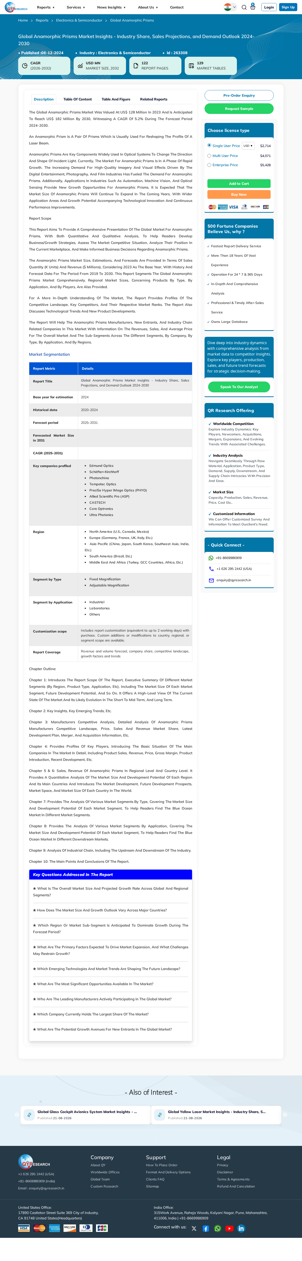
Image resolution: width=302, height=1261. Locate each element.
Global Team (100, 1179)
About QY (98, 1165)
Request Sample (239, 108)
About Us (148, 7)
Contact (177, 7)
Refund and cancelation (236, 1186)
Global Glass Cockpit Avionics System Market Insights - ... (87, 1111)
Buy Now (239, 194)
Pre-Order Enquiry (239, 95)
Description (44, 99)
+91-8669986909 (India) (36, 1181)
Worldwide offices (105, 1172)
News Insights (111, 7)
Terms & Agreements (233, 1179)
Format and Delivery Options (168, 1172)
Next (285, 1115)
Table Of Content (77, 99)
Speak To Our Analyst (239, 387)
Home (23, 20)
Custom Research (104, 1186)
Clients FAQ (155, 1179)
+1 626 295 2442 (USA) (234, 569)
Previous (17, 1115)
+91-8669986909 (229, 558)
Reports (46, 7)
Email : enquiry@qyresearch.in (41, 1188)
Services (76, 7)
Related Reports (154, 99)
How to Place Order (161, 1165)
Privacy (222, 1165)
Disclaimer (225, 1172)
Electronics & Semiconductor (79, 20)
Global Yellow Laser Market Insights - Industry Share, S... (217, 1111)
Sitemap (152, 1186)
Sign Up (288, 7)
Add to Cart (239, 183)
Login (269, 7)
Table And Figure (116, 99)
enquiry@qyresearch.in (234, 580)
